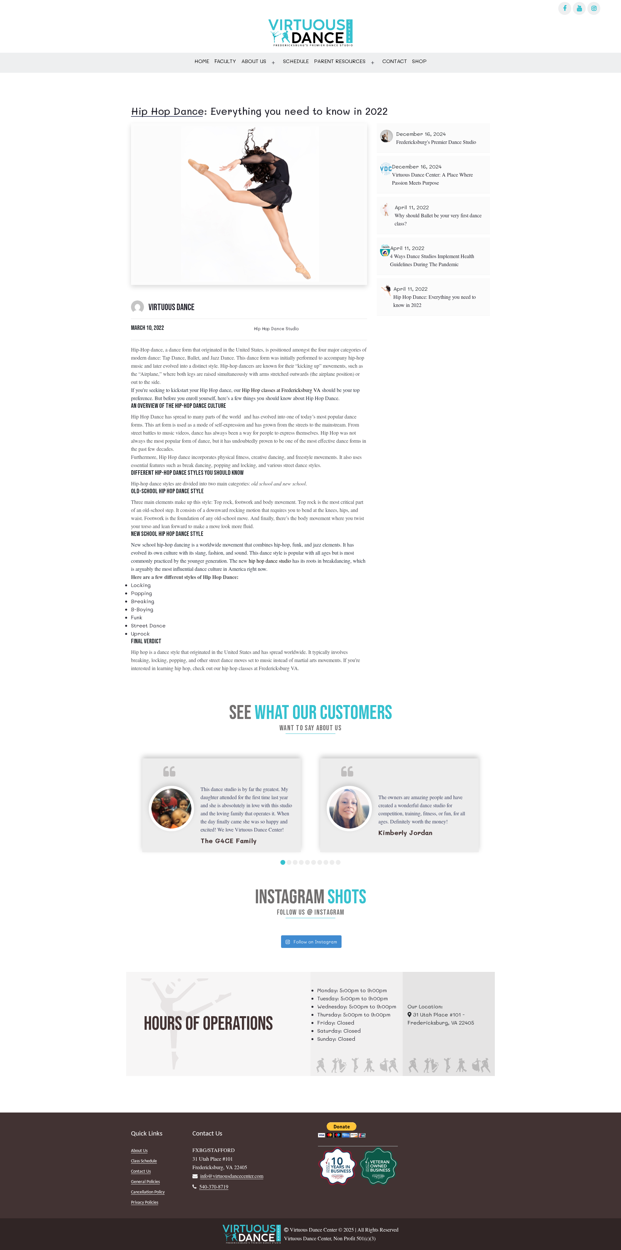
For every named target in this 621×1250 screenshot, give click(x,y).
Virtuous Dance (171, 307)
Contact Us (141, 1171)
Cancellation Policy (148, 1192)
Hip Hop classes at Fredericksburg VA (282, 389)
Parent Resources (339, 61)
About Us (253, 61)
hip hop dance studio (269, 560)
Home (201, 61)
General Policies (145, 1181)
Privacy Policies (144, 1202)
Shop (419, 61)
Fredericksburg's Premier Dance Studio (436, 141)
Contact (394, 61)
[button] (282, 862)
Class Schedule (144, 1161)
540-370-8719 (213, 1186)
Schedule (296, 61)
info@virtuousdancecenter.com (231, 1175)
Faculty (225, 61)
